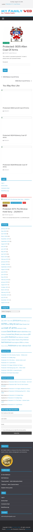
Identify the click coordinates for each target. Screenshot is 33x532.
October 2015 (4, 287)
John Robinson (10, 337)
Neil (28, 339)
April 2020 (3, 233)
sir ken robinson (22, 346)
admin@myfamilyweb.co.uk (8, 516)
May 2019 (3, 251)
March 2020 (4, 236)
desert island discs (22, 331)
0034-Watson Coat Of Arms (11, 77)
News (24, 202)
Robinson (12, 345)
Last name (4, 418)
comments (19, 328)
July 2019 (3, 246)
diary (29, 331)
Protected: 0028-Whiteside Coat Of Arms (15, 166)
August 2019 (4, 244)
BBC (8, 324)
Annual (28, 320)
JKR (29, 334)
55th (2, 320)
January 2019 (4, 261)
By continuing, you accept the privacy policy (14, 430)
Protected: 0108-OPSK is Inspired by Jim (11, 370)
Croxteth (4, 331)
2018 (15, 320)
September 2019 (5, 241)
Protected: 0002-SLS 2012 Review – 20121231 (20, 382)
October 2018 (4, 264)
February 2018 (5, 279)
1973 (11, 320)
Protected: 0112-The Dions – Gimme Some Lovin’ (13, 360)
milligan (9, 339)
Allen (25, 320)
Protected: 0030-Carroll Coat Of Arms (16, 108)
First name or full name (7, 413)
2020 (22, 320)
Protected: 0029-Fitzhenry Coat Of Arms (15, 136)
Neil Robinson (14, 53)
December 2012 (5, 300)
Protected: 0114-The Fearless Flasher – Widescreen (14, 355)
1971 (5, 321)
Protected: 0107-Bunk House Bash (10, 373)
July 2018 (3, 272)
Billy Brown (14, 324)
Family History (6, 202)
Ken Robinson (19, 337)
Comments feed (5, 188)
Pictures (5, 205)
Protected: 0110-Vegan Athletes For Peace (11, 365)
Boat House (23, 324)
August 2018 (4, 269)
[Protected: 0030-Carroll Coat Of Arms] (16, 90)
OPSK (21, 342)
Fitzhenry (3, 334)
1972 (8, 320)
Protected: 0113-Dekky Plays (8, 357)
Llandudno (4, 339)
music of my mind (21, 340)
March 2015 (4, 290)
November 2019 (5, 239)
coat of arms (10, 327)
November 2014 (5, 295)
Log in (2, 183)
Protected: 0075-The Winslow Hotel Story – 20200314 (15, 210)
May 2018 (3, 277)
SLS (29, 345)
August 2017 (4, 284)
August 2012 (4, 302)
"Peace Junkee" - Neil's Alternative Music (11, 481)
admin (12, 214)
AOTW (4, 323)
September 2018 (5, 267)
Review (6, 345)
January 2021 (4, 228)
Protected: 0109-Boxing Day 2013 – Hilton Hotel (13, 367)
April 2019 (3, 254)
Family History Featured (16, 202)
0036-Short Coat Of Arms (22, 81)
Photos (27, 342)
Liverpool (26, 337)
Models (13, 339)
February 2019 (5, 259)
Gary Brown (15, 334)
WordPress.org (5, 190)
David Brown (12, 331)
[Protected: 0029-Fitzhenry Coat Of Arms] (16, 118)
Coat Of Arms (6, 42)
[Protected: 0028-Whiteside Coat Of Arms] (16, 147)
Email (2, 424)
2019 (19, 320)
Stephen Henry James (7, 487)
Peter (24, 342)
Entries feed (4, 185)
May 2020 (3, 231)
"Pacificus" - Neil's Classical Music (10, 484)
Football (8, 334)
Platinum (3, 345)
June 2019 (3, 249)
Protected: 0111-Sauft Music (13, 4)
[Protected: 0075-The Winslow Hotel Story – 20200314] (16, 199)
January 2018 (4, 282)
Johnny (3, 337)
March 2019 (4, 256)
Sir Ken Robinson (5, 474)
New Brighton (15, 342)
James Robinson (24, 334)
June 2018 (3, 274)
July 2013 (3, 297)
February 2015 (5, 292)
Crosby (24, 328)
